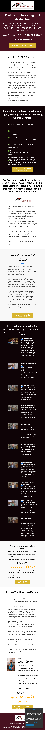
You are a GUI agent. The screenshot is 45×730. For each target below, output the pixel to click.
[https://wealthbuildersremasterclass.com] (22, 5)
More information (33, 722)
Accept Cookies (30, 725)
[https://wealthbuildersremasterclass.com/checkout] (22, 200)
